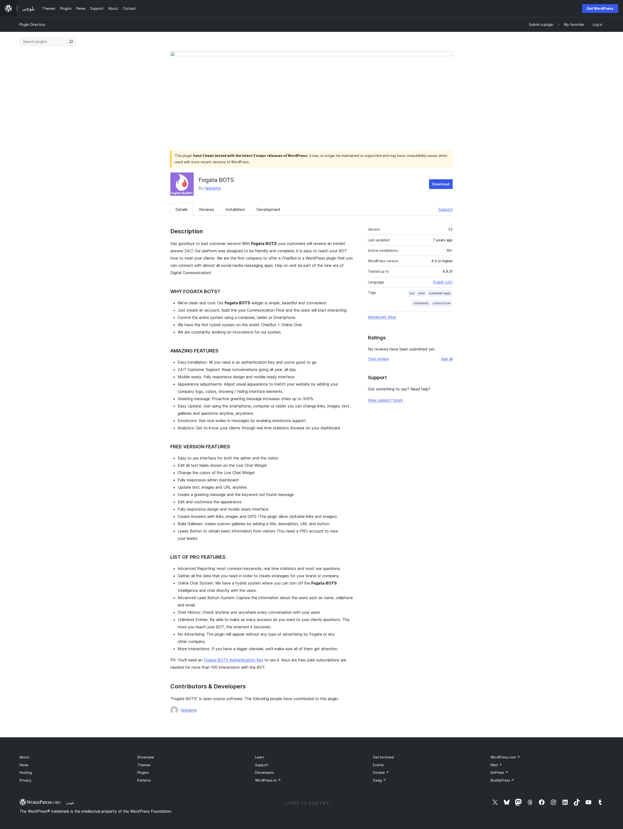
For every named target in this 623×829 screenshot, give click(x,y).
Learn (259, 757)
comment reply (440, 293)
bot (412, 293)
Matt (496, 765)
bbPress (499, 772)
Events (378, 765)
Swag (379, 780)
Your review (378, 358)
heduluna (212, 188)
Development (268, 209)
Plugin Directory (32, 24)
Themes (143, 765)
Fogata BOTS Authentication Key (233, 660)
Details (181, 209)
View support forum (385, 400)
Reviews (206, 209)
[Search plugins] (71, 41)
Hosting (25, 772)
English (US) (443, 282)
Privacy (25, 780)
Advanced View (382, 317)
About (24, 757)
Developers (264, 772)
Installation (235, 209)
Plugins (143, 772)
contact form (441, 303)
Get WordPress (600, 8)
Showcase (145, 757)
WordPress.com (505, 757)
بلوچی (70, 803)
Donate (381, 772)
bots (421, 293)
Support (446, 209)
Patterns (144, 780)
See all (447, 358)
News (23, 765)
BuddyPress (502, 780)
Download (440, 184)
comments (421, 303)
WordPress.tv (268, 780)
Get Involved (383, 757)
